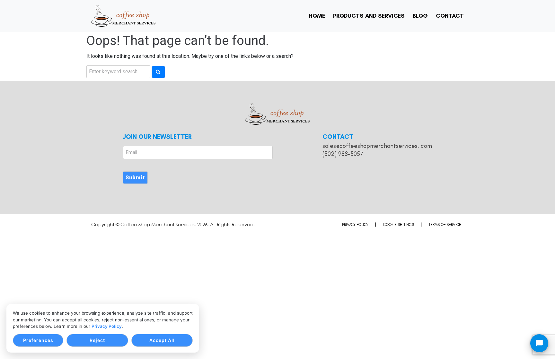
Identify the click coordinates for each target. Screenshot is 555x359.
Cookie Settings (398, 224)
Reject (97, 340)
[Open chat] (539, 343)
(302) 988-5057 (342, 153)
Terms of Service (445, 224)
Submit (135, 178)
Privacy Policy (107, 326)
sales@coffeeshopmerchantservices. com (377, 145)
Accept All (162, 340)
